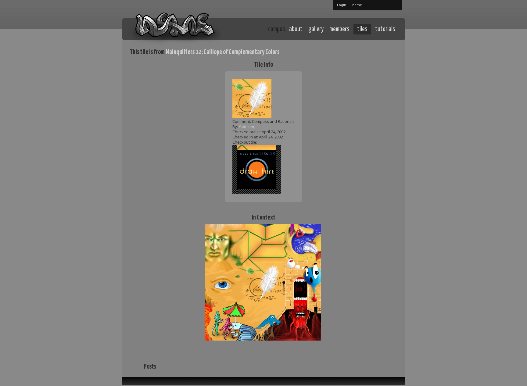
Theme (356, 4)
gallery (316, 29)
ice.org (174, 29)
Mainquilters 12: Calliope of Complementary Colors (222, 51)
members (339, 29)
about (296, 29)
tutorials (385, 29)
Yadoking (247, 126)
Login (341, 4)
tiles (362, 29)
